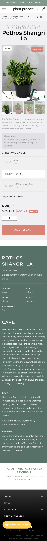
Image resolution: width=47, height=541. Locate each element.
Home (4, 17)
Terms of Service (30, 539)
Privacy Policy (15, 539)
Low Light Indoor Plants (19, 17)
